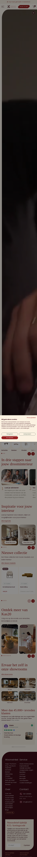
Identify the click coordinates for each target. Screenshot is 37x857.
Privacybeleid (31, 418)
